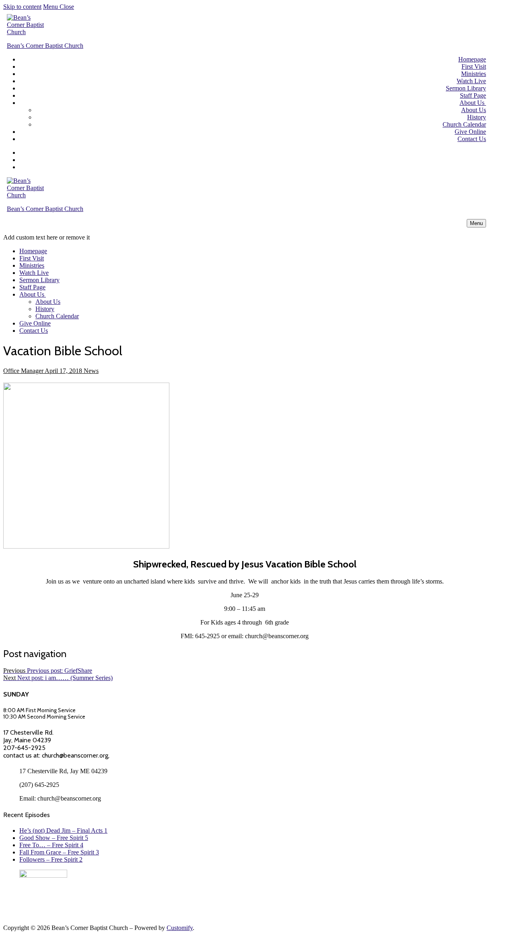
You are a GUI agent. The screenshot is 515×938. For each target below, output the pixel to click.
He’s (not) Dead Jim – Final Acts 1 (63, 830)
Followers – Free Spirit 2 (50, 859)
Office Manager (23, 370)
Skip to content (22, 6)
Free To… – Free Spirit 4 (51, 845)
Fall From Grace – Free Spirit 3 (59, 852)
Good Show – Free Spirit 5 (53, 837)
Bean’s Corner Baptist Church (45, 45)
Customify (180, 927)
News (90, 370)
